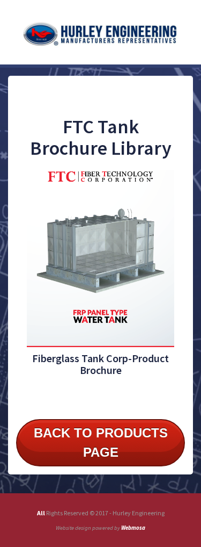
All (41, 513)
